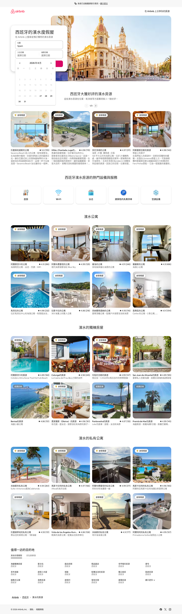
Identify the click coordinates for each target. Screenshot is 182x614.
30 (19, 101)
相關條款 (40, 609)
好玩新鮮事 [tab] (31, 555)
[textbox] (27, 55)
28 (46, 96)
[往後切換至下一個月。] (51, 63)
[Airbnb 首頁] (18, 11)
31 (25, 101)
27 (41, 96)
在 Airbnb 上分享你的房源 (157, 11)
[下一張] (95, 106)
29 (51, 96)
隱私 (32, 609)
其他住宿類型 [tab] (16, 555)
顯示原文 (104, 3)
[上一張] (86, 106)
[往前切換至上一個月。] (20, 63)
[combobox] (39, 46)
